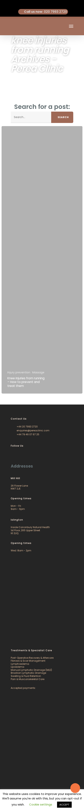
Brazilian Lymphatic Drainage (28, 673)
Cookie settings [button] (40, 804)
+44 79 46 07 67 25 (27, 434)
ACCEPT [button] (64, 804)
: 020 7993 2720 (45, 11)
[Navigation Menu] (71, 26)
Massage (38, 372)
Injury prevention (18, 372)
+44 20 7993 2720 (27, 426)
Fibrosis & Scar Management (28, 660)
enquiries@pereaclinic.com (32, 430)
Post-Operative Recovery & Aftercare (32, 657)
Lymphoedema (20, 664)
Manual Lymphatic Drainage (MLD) (31, 670)
